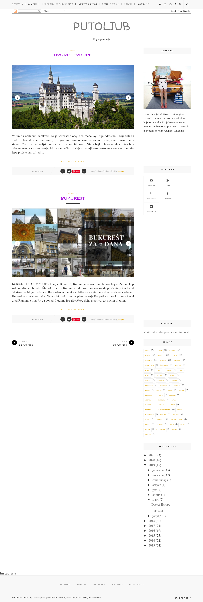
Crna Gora (160, 375)
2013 (152, 545)
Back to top (182, 598)
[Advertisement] (167, 268)
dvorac (161, 405)
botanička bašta (177, 420)
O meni (32, 4)
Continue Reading (72, 161)
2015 (152, 535)
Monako (163, 415)
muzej (173, 405)
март (155, 499)
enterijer (160, 424)
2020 (152, 460)
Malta (174, 400)
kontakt (143, 4)
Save (77, 171)
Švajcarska (164, 365)
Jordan (172, 375)
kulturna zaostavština (58, 4)
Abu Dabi (172, 395)
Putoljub (101, 26)
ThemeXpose (39, 597)
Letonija (180, 410)
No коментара (37, 171)
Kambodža (177, 360)
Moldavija (163, 385)
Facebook (168, 199)
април (156, 494)
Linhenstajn (149, 415)
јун (154, 489)
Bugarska (160, 355)
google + (168, 185)
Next (128, 97)
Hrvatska (178, 365)
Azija (180, 370)
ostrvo (182, 424)
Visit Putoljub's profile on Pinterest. (167, 332)
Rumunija (73, 194)
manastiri (148, 360)
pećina (147, 429)
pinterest (151, 199)
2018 (152, 520)
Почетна (17, 4)
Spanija (181, 390)
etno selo (148, 395)
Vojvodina (160, 420)
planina (172, 350)
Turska (159, 350)
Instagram (151, 212)
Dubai (158, 370)
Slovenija (148, 405)
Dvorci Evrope (73, 55)
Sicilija (174, 355)
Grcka (170, 390)
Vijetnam (173, 380)
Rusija (147, 370)
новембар (158, 475)
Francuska (161, 400)
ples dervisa (160, 429)
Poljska (169, 370)
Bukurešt (73, 198)
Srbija (128, 4)
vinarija (148, 434)
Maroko (148, 380)
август (156, 485)
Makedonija (149, 365)
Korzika (148, 410)
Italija (147, 355)
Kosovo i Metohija (164, 410)
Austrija (148, 400)
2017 (152, 525)
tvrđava (174, 429)
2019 (152, 465)
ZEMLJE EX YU (110, 4)
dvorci (73, 50)
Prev (17, 97)
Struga (147, 420)
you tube (151, 185)
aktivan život (88, 4)
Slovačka (176, 415)
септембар (159, 480)
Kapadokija (149, 385)
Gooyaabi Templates (71, 597)
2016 (152, 530)
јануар (156, 516)
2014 (152, 540)
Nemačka (160, 380)
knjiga (147, 390)
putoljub (121, 171)
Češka (161, 395)
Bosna (147, 375)
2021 (152, 455)
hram (172, 424)
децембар (158, 470)
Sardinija (177, 385)
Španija (159, 390)
